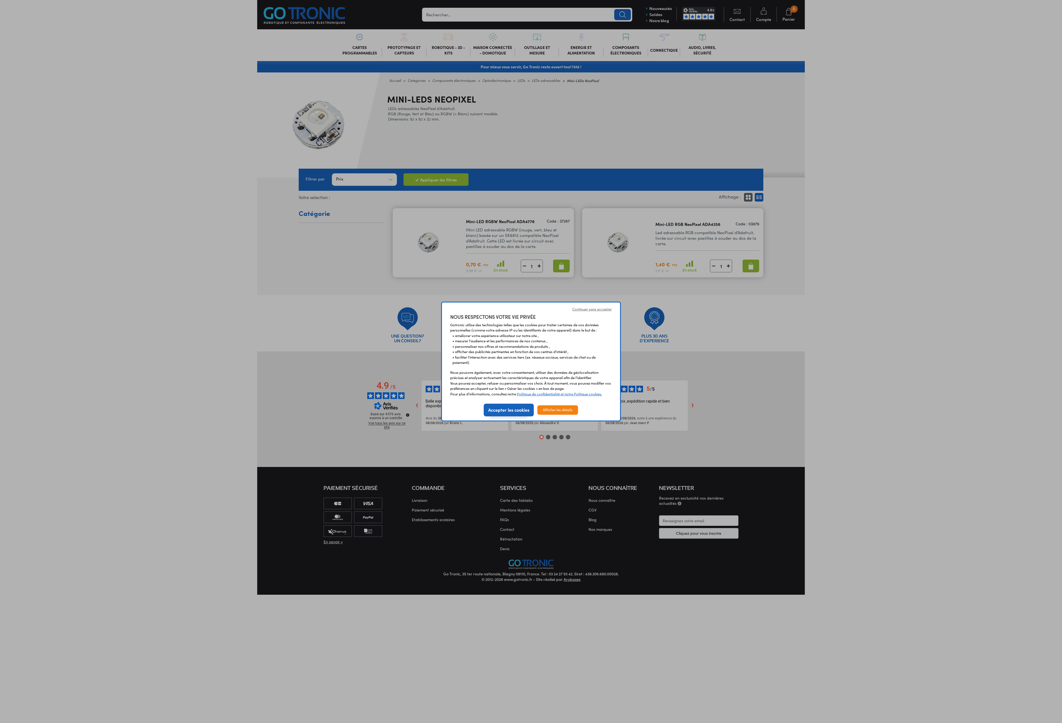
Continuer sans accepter (592, 309)
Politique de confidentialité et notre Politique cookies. (559, 393)
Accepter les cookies (508, 410)
